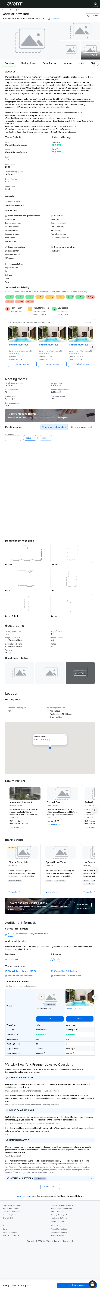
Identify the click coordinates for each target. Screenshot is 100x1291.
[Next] (97, 64)
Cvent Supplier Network (12, 1205)
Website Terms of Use (59, 1232)
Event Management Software (62, 1205)
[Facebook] (58, 960)
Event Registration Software (61, 1208)
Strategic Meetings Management (63, 1215)
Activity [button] (48, 881)
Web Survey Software (59, 1218)
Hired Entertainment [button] (90, 884)
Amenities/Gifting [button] (15, 881)
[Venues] (95, 4)
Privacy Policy (56, 1226)
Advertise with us (57, 1235)
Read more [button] (14, 817)
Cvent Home (7, 1226)
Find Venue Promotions (11, 1212)
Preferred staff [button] (59, 881)
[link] (22, 852)
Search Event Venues (11, 1208)
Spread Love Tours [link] (56, 862)
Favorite (94, 16)
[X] (53, 960)
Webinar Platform (57, 1221)
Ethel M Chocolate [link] (18, 862)
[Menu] (3, 4)
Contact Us (7, 1229)
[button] (30, 41)
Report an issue (23, 1196)
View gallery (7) (90, 55)
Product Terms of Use (59, 1229)
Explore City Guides (10, 1215)
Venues (12, 10)
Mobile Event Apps (57, 1212)
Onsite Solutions (9, 1218)
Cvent (4, 10)
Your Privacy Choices (11, 1235)
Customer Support (10, 1232)
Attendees (9, 434)
